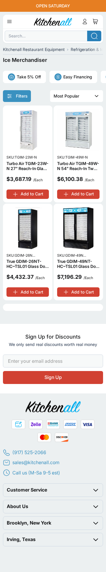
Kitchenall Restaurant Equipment (34, 49)
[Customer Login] (85, 21)
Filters (21, 95)
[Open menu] (9, 21)
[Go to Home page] (53, 21)
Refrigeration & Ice (88, 49)
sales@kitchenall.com (35, 462)
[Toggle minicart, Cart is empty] (95, 21)
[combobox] (53, 36)
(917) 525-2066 (29, 452)
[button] (53, 489)
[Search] (94, 36)
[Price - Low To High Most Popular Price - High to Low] (76, 96)
